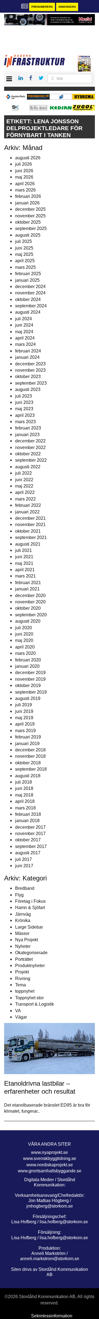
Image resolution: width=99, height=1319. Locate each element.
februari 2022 (28, 505)
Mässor (22, 933)
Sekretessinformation (51, 1315)
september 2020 (31, 614)
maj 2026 (24, 177)
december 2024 (30, 286)
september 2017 (31, 846)
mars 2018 (25, 808)
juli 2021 (23, 550)
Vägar (21, 1017)
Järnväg (23, 914)
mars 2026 (25, 190)
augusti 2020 (27, 621)
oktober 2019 (28, 685)
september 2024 (31, 305)
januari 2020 (27, 666)
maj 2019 (24, 717)
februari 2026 (28, 196)
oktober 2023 (28, 376)
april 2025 (25, 260)
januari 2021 (27, 589)
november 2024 (30, 293)
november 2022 (30, 447)
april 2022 (25, 492)
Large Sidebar (29, 927)
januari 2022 (27, 512)
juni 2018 (24, 788)
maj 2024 (24, 331)
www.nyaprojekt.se (49, 1152)
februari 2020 (28, 660)
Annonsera (67, 6)
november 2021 (30, 524)
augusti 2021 (27, 544)
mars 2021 (25, 576)
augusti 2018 (27, 775)
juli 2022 (23, 473)
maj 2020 (24, 640)
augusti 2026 (27, 157)
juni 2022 (24, 479)
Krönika (22, 920)
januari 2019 (27, 743)
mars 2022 (25, 499)
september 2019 (31, 692)
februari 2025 (28, 273)
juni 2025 (24, 248)
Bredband (24, 888)
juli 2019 (23, 704)
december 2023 (30, 364)
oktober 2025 (28, 222)
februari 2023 (28, 428)
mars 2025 (25, 267)
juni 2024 (24, 325)
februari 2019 (28, 737)
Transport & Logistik (34, 1004)
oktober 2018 (28, 762)
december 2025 (30, 209)
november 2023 (30, 370)
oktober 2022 (28, 453)
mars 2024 (25, 344)
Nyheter (23, 946)
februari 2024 (28, 351)
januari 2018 (27, 820)
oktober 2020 (28, 608)
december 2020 (30, 595)
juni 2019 (24, 711)
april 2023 (25, 415)
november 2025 (30, 216)
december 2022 (30, 441)
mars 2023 (25, 421)
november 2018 (30, 756)
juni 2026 (24, 170)
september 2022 (31, 460)
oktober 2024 (28, 299)
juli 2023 (23, 396)
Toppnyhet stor (29, 997)
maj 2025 (24, 254)
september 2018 (31, 769)
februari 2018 (28, 814)
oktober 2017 (28, 840)
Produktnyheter (30, 965)
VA (18, 1010)
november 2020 (30, 602)
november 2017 (30, 833)
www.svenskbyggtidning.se (49, 1158)
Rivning (22, 978)
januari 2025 (27, 280)
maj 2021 (24, 563)
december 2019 (30, 672)
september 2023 (31, 383)
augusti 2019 (27, 698)
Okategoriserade (31, 952)
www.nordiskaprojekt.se (49, 1164)
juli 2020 (23, 627)
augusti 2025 (27, 235)
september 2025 (31, 228)
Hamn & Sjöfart (30, 907)
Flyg (19, 895)
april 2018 (25, 801)
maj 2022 (24, 486)
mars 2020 (25, 653)
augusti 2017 (27, 852)
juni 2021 (24, 556)
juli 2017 (23, 859)
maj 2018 (24, 795)
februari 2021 (28, 582)
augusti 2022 (27, 466)
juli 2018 (23, 782)
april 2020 (25, 647)
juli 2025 (23, 241)
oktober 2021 (28, 531)
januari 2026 (27, 203)
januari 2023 (27, 434)
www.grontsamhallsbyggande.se (49, 1171)
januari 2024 (27, 357)
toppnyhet (24, 991)
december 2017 (30, 827)
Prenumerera (42, 6)
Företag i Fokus (30, 901)
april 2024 (25, 338)
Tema (20, 985)
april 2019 (25, 724)
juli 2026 (23, 164)
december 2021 (30, 518)
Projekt (22, 972)
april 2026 (25, 183)
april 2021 (25, 569)
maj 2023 (24, 408)
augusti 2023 (27, 389)
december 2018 (30, 750)
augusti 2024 (27, 312)
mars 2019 (25, 730)
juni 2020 (24, 634)
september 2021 (31, 537)
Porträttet (24, 959)
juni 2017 (24, 865)
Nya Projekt (26, 939)
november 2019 (30, 679)
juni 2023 (24, 402)
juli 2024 (23, 318)
